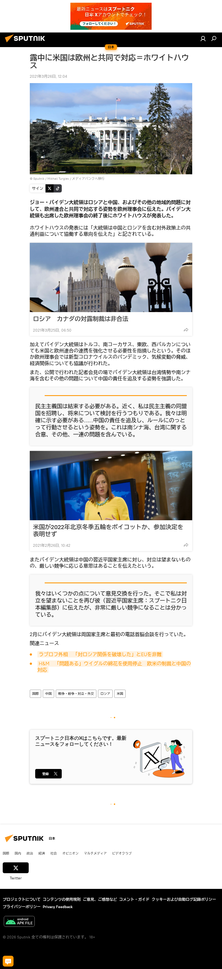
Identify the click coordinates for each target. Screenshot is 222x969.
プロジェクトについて (22, 899)
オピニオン (70, 853)
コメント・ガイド (134, 899)
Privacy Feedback (58, 906)
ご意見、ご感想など (100, 899)
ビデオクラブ (122, 853)
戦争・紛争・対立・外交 (76, 694)
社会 (53, 853)
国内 (18, 853)
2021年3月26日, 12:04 (48, 76)
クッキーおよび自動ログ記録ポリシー (184, 899)
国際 (35, 694)
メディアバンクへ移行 (88, 178)
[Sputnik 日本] (26, 43)
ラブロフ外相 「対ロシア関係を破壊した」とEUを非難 (100, 654)
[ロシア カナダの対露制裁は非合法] (111, 277)
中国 (48, 694)
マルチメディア (95, 853)
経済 (41, 853)
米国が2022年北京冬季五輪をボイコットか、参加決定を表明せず (108, 530)
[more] (186, 329)
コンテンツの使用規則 (62, 899)
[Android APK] (19, 922)
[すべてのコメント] (8, 961)
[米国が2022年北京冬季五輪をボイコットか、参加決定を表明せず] (111, 485)
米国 (120, 694)
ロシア (105, 694)
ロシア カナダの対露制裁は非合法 (80, 318)
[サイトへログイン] (203, 38)
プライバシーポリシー (22, 906)
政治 (30, 853)
